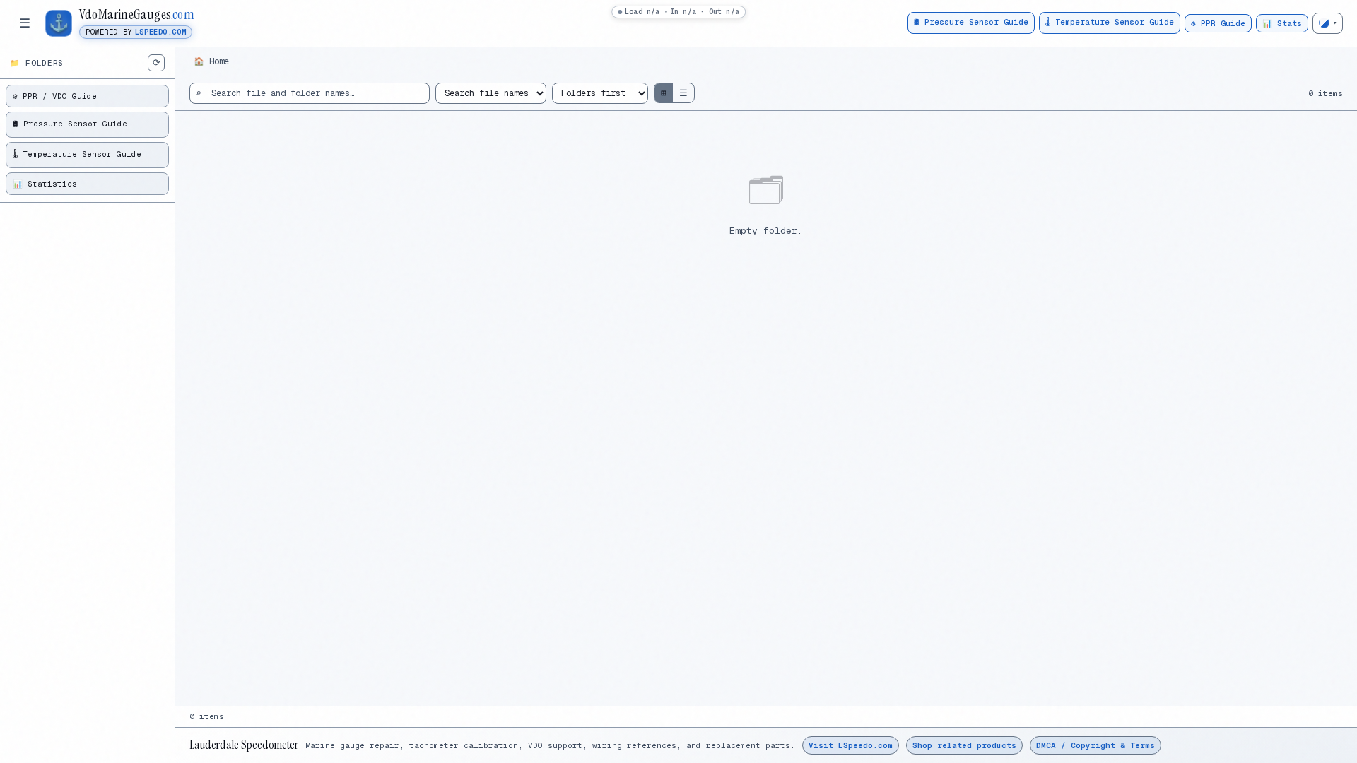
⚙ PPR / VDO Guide (55, 96)
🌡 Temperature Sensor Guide (1109, 22)
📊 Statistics (45, 184)
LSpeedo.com (160, 32)
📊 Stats (1282, 23)
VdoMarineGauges (136, 15)
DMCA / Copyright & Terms (1095, 745)
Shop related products (964, 745)
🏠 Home (211, 61)
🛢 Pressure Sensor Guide (971, 22)
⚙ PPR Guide (1218, 23)
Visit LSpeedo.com (851, 745)
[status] (678, 12)
